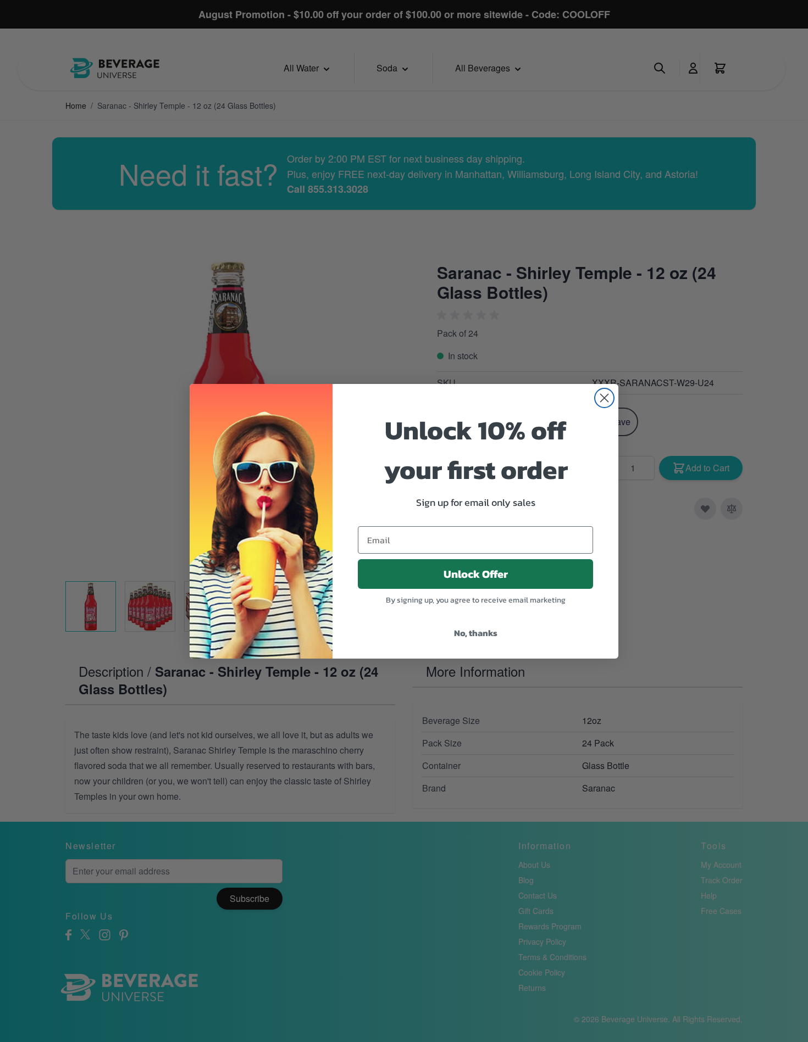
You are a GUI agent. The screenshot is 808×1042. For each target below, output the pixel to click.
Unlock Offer (476, 574)
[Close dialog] (604, 398)
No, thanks (475, 632)
